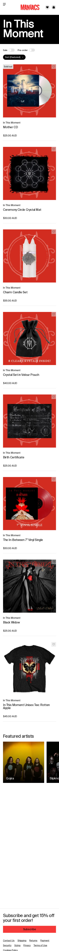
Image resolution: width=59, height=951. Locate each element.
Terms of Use (40, 945)
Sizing (17, 945)
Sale (5, 50)
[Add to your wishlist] (53, 66)
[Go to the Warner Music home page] (28, 7)
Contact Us (9, 940)
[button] (53, 7)
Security (7, 945)
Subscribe (29, 929)
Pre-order (23, 50)
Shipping (22, 940)
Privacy (27, 945)
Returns (33, 940)
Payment (44, 940)
